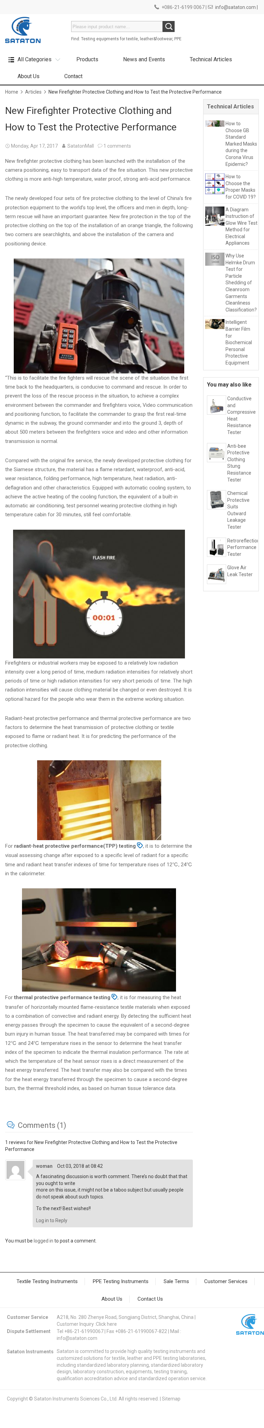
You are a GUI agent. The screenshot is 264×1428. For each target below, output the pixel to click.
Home (11, 92)
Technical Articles (211, 59)
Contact (73, 76)
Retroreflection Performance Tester (243, 547)
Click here (106, 1324)
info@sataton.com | (236, 7)
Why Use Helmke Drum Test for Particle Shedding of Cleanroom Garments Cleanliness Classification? (241, 283)
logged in (43, 1241)
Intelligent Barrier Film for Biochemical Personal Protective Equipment (239, 342)
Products (87, 59)
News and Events (144, 59)
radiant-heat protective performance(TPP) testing (75, 846)
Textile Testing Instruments (47, 1281)
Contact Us (150, 1299)
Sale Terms (176, 1281)
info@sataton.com (77, 1338)
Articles (33, 92)
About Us (29, 76)
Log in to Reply (51, 1220)
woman (44, 1166)
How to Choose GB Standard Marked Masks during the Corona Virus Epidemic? (241, 144)
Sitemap (171, 1398)
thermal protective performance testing (62, 997)
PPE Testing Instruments (120, 1281)
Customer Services (226, 1281)
